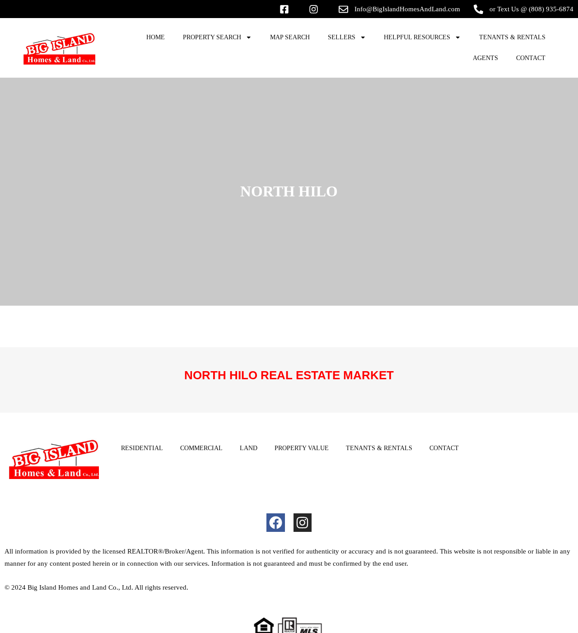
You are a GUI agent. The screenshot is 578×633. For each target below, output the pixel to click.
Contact (530, 58)
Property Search (212, 37)
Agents (485, 58)
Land (248, 448)
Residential (142, 448)
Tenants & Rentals (512, 37)
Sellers (341, 37)
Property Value (302, 448)
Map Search (290, 37)
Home (155, 37)
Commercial (201, 448)
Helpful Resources (417, 37)
